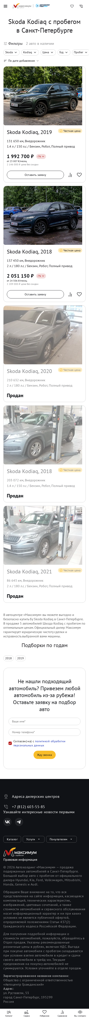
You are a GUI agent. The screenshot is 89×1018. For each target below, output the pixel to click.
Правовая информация (20, 859)
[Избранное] (72, 6)
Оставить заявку (35, 175)
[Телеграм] (19, 822)
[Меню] (5, 6)
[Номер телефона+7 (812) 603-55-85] (81, 6)
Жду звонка (44, 755)
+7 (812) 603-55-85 (28, 806)
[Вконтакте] (7, 822)
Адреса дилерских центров (35, 796)
